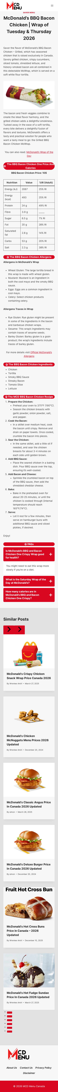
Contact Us (26, 1067)
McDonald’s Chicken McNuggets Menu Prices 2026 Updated (28, 740)
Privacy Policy (43, 1067)
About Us (11, 1067)
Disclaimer (29, 1073)
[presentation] (29, 651)
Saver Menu (29, 12)
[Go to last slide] (8, 630)
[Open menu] (52, 5)
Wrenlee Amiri (16, 683)
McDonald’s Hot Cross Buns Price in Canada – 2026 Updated (25, 931)
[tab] (9, 1012)
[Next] (19, 630)
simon (12, 812)
